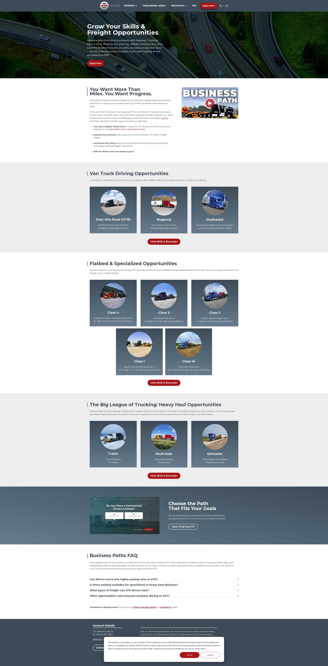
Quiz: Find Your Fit (183, 526)
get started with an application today (127, 129)
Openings (129, 5)
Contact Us (103, 647)
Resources (177, 5)
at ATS (165, 118)
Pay (194, 5)
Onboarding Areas (154, 5)
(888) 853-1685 (100, 639)
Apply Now (208, 5)
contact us (165, 607)
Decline (210, 655)
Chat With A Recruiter (164, 241)
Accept (190, 655)
